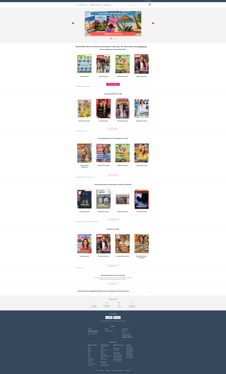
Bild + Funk (90, 365)
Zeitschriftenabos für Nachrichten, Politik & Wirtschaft (87, 221)
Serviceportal (124, 331)
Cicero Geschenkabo (117, 361)
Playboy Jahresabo (129, 350)
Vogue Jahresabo (129, 351)
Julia (114, 347)
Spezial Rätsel (103, 354)
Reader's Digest (104, 350)
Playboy (89, 350)
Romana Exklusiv (116, 348)
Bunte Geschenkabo (117, 354)
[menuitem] (96, 5)
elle (88, 353)
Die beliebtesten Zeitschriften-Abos (83, 86)
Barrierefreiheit (127, 370)
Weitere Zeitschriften (113, 128)
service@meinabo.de (109, 331)
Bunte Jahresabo (129, 347)
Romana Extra (116, 350)
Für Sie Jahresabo (129, 356)
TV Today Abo (103, 363)
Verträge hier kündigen (126, 335)
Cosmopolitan (90, 359)
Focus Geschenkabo (117, 357)
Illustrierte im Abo (79, 267)
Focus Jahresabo (129, 348)
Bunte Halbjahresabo (105, 365)
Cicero (89, 357)
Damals (102, 348)
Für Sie (89, 356)
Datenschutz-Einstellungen (117, 370)
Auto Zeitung (90, 360)
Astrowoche (103, 347)
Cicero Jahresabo (129, 357)
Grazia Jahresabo (129, 354)
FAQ (123, 332)
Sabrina (102, 353)
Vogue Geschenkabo (117, 356)
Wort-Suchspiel (104, 359)
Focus (89, 347)
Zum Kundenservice (113, 283)
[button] (96, 5)
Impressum (107, 370)
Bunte (89, 348)
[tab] (114, 292)
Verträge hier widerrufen (127, 337)
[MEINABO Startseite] (81, 5)
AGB (97, 370)
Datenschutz (101, 370)
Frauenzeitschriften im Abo (81, 130)
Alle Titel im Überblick (113, 84)
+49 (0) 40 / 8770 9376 (93, 331)
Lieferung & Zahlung (126, 334)
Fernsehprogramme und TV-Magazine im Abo (85, 177)
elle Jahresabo (129, 353)
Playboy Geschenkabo (117, 359)
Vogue (89, 351)
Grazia (89, 354)
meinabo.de (142, 46)
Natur (102, 351)
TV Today (90, 362)
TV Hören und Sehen (92, 363)
